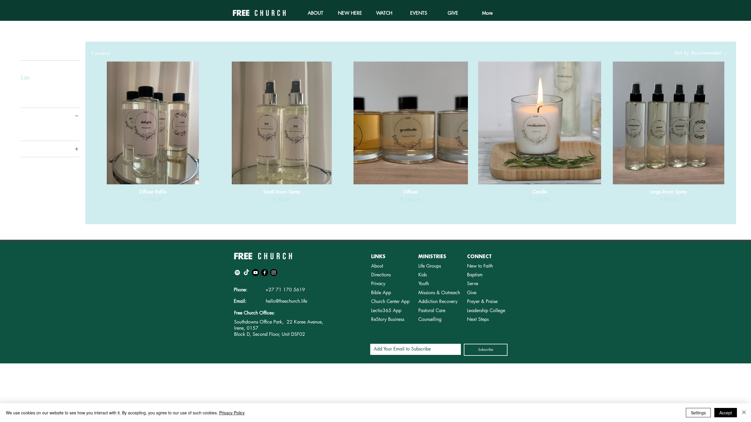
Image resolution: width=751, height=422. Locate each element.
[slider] (22, 124)
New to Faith (480, 266)
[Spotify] (237, 272)
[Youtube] (255, 272)
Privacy (378, 283)
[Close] (743, 412)
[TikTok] (246, 272)
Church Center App (390, 301)
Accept (725, 413)
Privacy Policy (232, 413)
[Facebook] (264, 272)
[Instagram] (273, 272)
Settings (698, 413)
